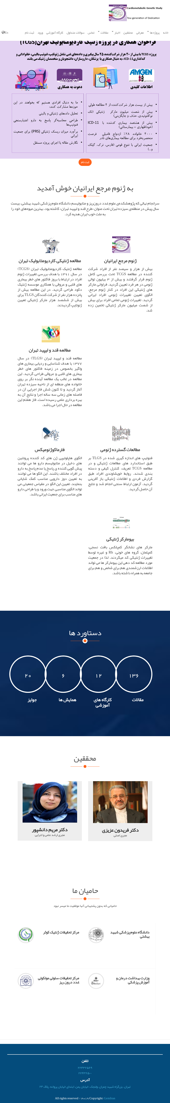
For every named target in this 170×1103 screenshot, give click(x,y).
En (6, 32)
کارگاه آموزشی (54, 32)
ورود (40, 32)
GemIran (109, 1098)
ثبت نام (29, 32)
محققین (128, 32)
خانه (165, 32)
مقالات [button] (104, 32)
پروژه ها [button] (154, 32)
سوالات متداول (75, 32)
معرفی (140, 32)
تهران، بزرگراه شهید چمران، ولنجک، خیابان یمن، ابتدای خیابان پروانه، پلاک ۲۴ (85, 1087)
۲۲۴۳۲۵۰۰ (85, 1073)
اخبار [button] (117, 32)
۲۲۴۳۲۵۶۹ (85, 1068)
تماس (91, 32)
